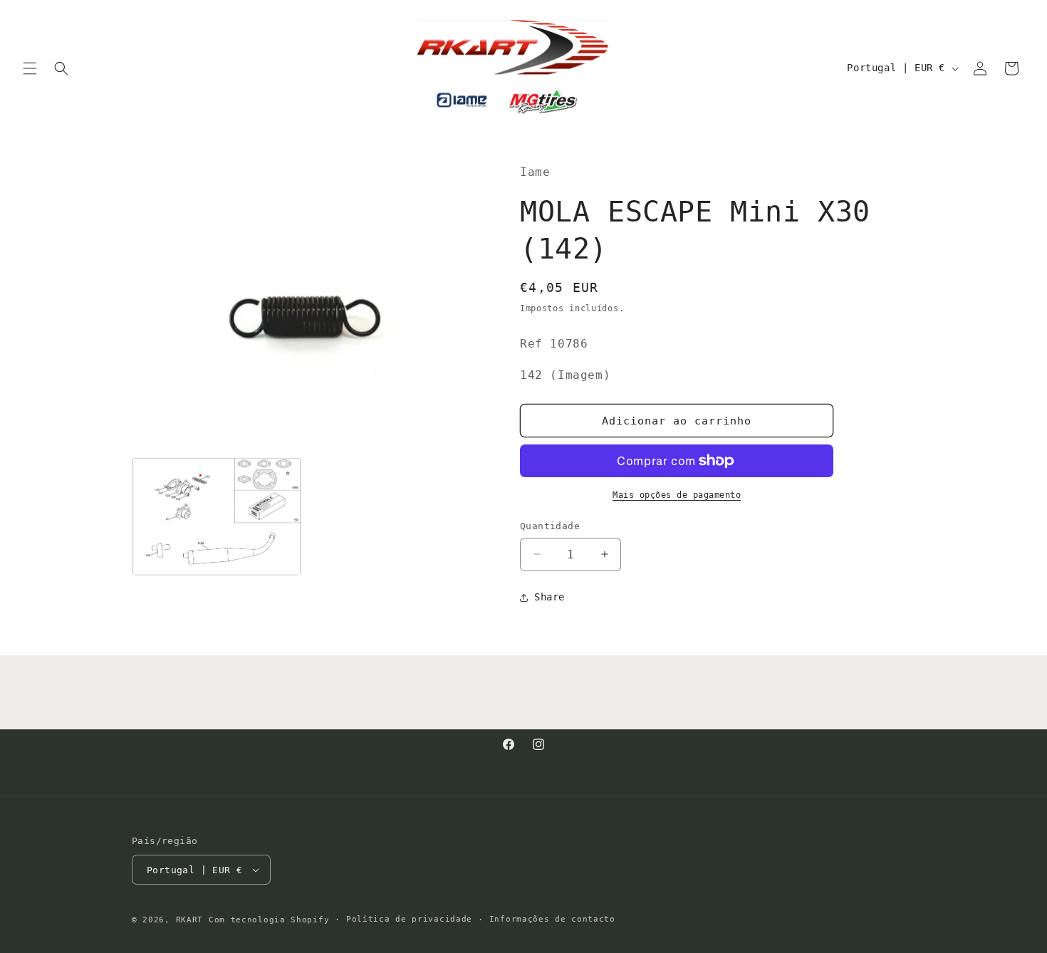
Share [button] (549, 597)
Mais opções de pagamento (677, 495)
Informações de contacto (552, 919)
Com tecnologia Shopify (269, 920)
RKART (190, 920)
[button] (30, 68)
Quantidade (550, 526)
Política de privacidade (409, 919)
